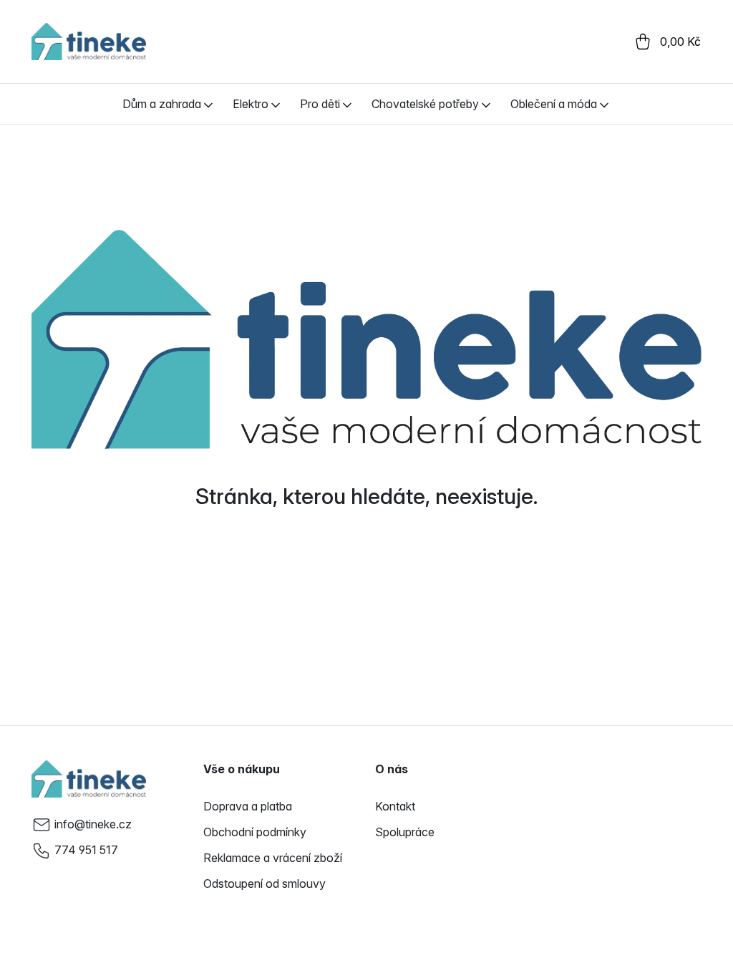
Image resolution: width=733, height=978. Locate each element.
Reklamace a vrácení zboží (272, 858)
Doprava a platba (247, 806)
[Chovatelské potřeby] (486, 103)
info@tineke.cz (93, 824)
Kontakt (395, 806)
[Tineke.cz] (88, 779)
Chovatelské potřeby (425, 104)
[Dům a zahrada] (208, 103)
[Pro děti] (347, 103)
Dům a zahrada (161, 104)
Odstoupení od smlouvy (264, 883)
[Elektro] (275, 103)
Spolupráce (405, 832)
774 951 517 (86, 850)
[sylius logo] (88, 41)
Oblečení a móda (553, 104)
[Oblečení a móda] (604, 103)
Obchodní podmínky (254, 832)
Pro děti (320, 104)
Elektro (250, 104)
